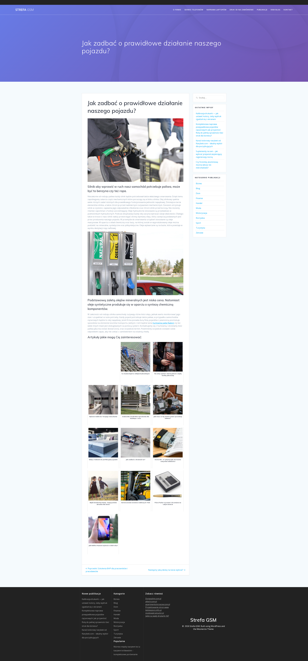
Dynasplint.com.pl (153, 598)
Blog (198, 188)
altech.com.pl (151, 601)
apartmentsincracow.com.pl (157, 604)
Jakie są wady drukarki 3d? (157, 616)
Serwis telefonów (193, 10)
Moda (198, 208)
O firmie (177, 10)
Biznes (199, 183)
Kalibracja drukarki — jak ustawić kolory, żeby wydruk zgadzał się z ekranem (208, 116)
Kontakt (288, 10)
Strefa (24, 9)
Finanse (199, 198)
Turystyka (200, 228)
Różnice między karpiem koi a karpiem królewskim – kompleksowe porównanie (127, 650)
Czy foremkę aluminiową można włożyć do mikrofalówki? (207, 165)
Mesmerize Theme (205, 629)
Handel (199, 203)
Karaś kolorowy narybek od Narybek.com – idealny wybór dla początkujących (209, 143)
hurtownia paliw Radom (163, 323)
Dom (198, 193)
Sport (198, 223)
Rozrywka (200, 218)
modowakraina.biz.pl (154, 613)
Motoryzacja (201, 213)
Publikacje (262, 10)
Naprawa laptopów (216, 10)
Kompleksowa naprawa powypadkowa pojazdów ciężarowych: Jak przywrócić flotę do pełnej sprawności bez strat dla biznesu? (209, 130)
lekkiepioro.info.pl (153, 610)
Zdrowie (199, 232)
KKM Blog (275, 10)
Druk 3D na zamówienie (242, 10)
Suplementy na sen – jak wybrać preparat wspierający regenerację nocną (209, 154)
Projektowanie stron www (157, 607)
